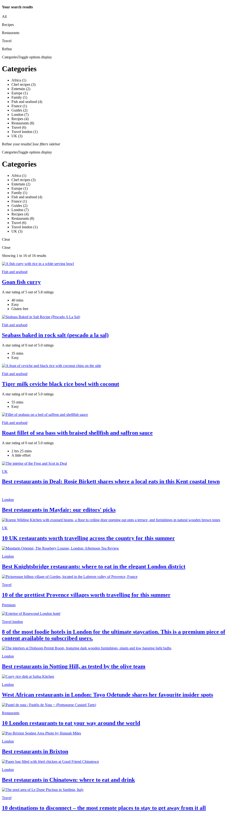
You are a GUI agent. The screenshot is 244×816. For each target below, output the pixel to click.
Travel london (12, 622)
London (8, 500)
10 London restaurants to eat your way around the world (71, 723)
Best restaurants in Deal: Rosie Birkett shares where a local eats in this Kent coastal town (111, 481)
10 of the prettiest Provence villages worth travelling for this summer (86, 595)
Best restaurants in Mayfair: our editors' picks (59, 510)
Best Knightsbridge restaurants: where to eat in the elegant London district (93, 566)
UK (5, 471)
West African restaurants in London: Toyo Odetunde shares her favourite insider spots (107, 695)
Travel (6, 585)
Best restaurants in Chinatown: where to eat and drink (68, 780)
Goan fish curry (21, 282)
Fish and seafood (14, 272)
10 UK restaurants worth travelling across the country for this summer (88, 538)
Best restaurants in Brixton (35, 751)
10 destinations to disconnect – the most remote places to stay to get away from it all (104, 808)
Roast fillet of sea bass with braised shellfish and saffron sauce (77, 433)
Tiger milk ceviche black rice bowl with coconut (60, 384)
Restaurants (10, 713)
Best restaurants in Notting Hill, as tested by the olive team (73, 666)
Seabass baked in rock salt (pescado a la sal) (55, 335)
